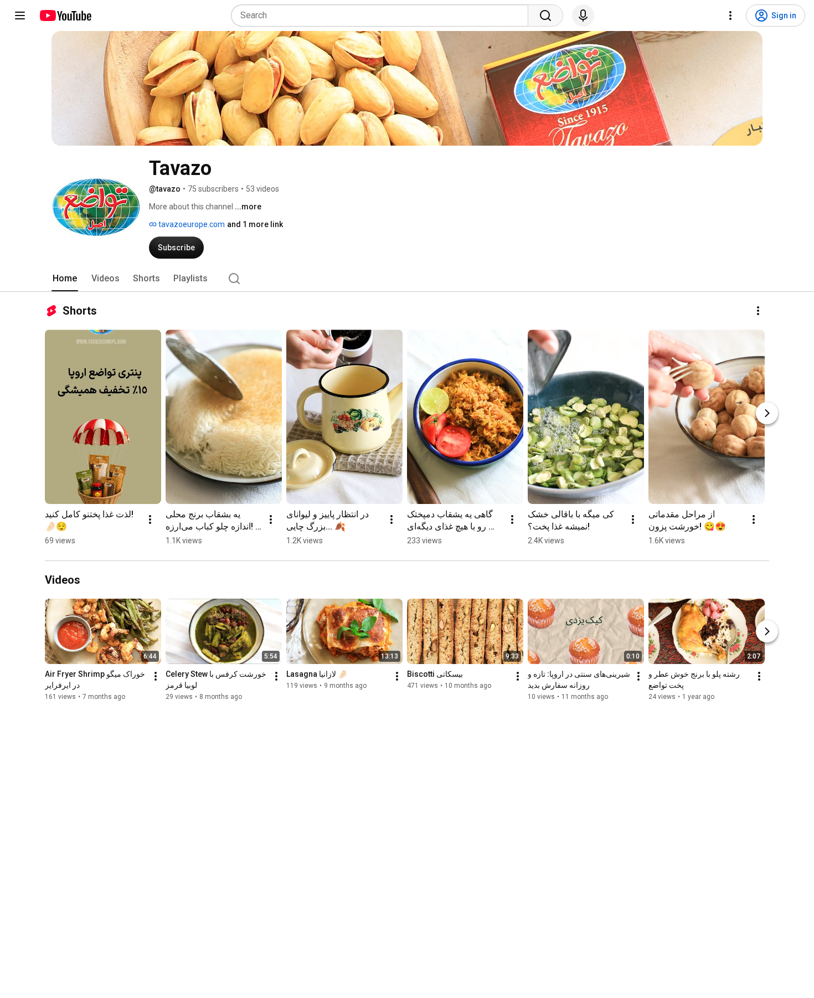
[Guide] (20, 15)
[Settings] (730, 15)
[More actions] (758, 311)
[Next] (767, 413)
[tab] (64, 278)
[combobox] (383, 15)
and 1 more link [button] (255, 224)
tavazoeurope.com (191, 224)
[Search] (545, 15)
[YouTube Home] (65, 15)
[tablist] (407, 278)
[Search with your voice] (583, 15)
